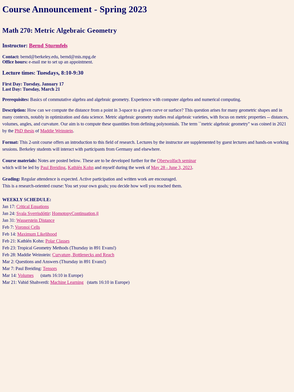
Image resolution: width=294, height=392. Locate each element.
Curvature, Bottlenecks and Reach (83, 254)
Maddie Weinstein (56, 130)
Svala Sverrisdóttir (33, 213)
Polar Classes (57, 240)
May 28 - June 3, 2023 (171, 167)
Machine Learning (67, 282)
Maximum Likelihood (37, 234)
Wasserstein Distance (35, 220)
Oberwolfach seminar (176, 160)
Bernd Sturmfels (48, 45)
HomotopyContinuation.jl (75, 213)
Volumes (26, 275)
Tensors (50, 268)
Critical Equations (32, 206)
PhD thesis (24, 130)
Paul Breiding (52, 167)
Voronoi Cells (27, 227)
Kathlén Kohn (81, 167)
